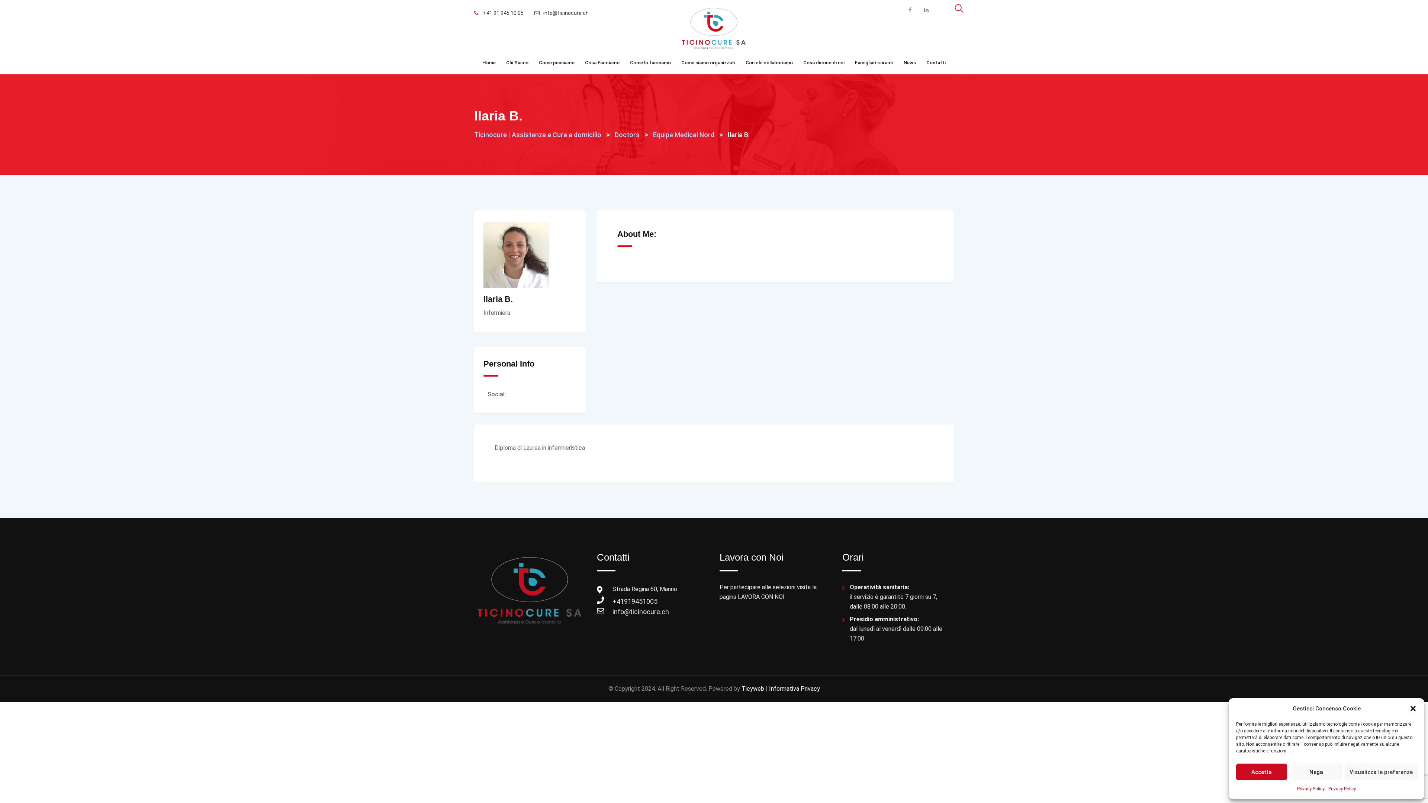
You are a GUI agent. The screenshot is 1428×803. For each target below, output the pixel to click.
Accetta (1261, 772)
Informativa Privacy (794, 688)
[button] (1413, 708)
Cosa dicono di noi (824, 62)
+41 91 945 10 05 (503, 13)
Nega (1316, 772)
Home (489, 62)
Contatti (936, 62)
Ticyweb (753, 688)
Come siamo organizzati (708, 62)
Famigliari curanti (874, 62)
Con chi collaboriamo (769, 62)
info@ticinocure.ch (566, 13)
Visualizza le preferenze (1381, 772)
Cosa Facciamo (602, 62)
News (910, 62)
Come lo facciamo (650, 62)
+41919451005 (619, 601)
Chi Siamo (517, 62)
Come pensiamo (557, 62)
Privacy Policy (1311, 788)
